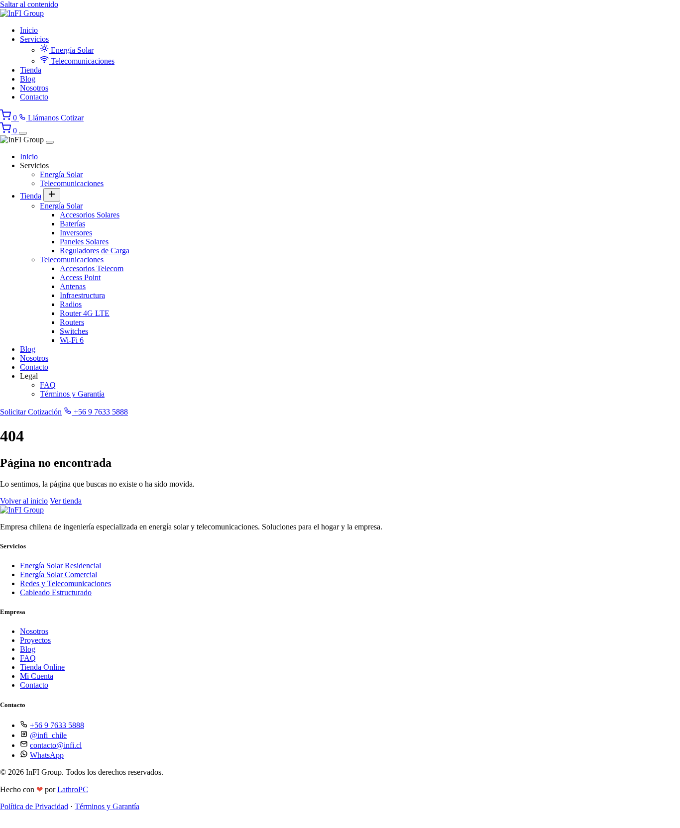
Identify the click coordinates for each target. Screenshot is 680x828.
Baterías (72, 223)
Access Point (80, 277)
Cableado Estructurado (56, 592)
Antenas (73, 286)
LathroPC (72, 789)
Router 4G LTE (85, 313)
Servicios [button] (34, 39)
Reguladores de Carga (94, 250)
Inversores (76, 232)
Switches (74, 331)
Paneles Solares (84, 241)
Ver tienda (66, 501)
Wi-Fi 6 (72, 340)
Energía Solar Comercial (58, 574)
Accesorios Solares (89, 214)
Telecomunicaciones (81, 61)
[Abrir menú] (23, 133)
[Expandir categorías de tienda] (51, 195)
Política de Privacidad (34, 806)
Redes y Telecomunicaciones (65, 583)
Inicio (29, 30)
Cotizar (72, 117)
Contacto (34, 97)
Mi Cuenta (36, 676)
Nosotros (34, 88)
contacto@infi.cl (56, 745)
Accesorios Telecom (91, 268)
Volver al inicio (24, 501)
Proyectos (35, 640)
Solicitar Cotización (31, 412)
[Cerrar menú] (50, 142)
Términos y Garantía (72, 394)
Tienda (30, 70)
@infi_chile (48, 735)
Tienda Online (42, 667)
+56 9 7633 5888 (100, 412)
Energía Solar (71, 50)
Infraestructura (82, 295)
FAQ (48, 385)
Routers (72, 322)
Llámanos (43, 117)
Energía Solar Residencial (60, 565)
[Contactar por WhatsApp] (7, 823)
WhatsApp (47, 755)
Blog (27, 79)
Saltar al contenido (29, 4)
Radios (71, 304)
